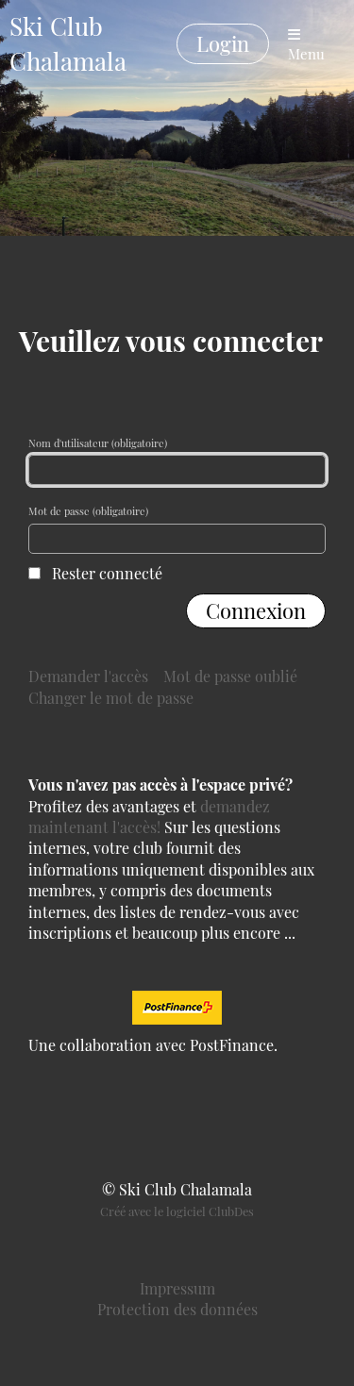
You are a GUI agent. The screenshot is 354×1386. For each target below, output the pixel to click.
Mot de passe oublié (230, 676)
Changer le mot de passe (111, 698)
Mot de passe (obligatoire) (88, 511)
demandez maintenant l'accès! (149, 816)
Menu (306, 53)
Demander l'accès (88, 676)
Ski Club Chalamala (67, 43)
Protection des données (177, 1309)
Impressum (177, 1288)
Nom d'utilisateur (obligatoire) (97, 443)
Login (222, 43)
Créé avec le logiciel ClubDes (177, 1211)
